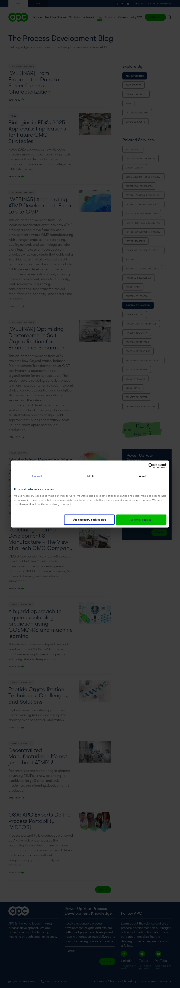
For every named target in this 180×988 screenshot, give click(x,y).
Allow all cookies (141, 519)
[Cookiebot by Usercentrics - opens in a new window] (151, 465)
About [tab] (142, 476)
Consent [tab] (37, 476)
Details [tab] (90, 476)
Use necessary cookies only (89, 519)
